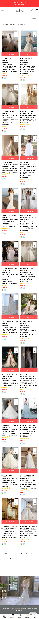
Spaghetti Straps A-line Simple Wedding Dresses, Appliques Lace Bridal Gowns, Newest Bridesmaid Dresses (28, 170)
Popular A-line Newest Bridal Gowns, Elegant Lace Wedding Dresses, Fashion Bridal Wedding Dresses (28, 117)
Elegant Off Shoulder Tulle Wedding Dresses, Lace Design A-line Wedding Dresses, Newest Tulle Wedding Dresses (28, 223)
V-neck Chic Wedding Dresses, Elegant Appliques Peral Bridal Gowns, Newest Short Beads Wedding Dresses (28, 66)
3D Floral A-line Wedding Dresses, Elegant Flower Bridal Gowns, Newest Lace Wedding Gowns (10, 327)
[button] (6, 73)
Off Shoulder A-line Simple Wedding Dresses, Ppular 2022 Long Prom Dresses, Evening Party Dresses (10, 380)
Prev (5, 553)
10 (10, 559)
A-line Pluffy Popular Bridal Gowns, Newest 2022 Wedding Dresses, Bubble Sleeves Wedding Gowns (10, 480)
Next (16, 559)
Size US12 (23, 24)
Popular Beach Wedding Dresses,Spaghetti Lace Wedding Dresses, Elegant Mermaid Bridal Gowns (11, 221)
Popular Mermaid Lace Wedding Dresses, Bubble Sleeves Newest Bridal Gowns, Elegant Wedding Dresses (29, 531)
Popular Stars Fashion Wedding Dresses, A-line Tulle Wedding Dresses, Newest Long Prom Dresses (28, 431)
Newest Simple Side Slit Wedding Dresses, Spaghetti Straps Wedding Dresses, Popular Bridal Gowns (28, 329)
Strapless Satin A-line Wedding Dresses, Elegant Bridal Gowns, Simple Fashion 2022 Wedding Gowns (10, 531)
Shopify (20, 610)
